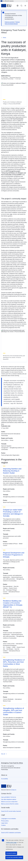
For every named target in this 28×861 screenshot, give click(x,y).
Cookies (3, 825)
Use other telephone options (8, 799)
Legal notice (4, 823)
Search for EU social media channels (11, 811)
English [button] (17, 5)
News (4, 37)
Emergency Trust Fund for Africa (12, 763)
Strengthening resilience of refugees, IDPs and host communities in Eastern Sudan (13, 711)
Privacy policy (5, 820)
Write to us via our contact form (9, 801)
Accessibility (4, 778)
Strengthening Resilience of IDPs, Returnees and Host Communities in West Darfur (14, 663)
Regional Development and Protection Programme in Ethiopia (13, 555)
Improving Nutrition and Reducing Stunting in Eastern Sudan (12, 471)
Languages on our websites (8, 818)
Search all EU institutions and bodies (11, 832)
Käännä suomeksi (9, 22)
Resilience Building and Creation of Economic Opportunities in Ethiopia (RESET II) (12, 604)
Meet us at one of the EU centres (9, 804)
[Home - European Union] (8, 5)
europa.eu (13, 789)
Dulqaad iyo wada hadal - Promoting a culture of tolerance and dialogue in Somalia (13, 513)
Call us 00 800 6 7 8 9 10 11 (8, 797)
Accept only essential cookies (14, 857)
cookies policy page (11, 842)
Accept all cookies (11, 853)
